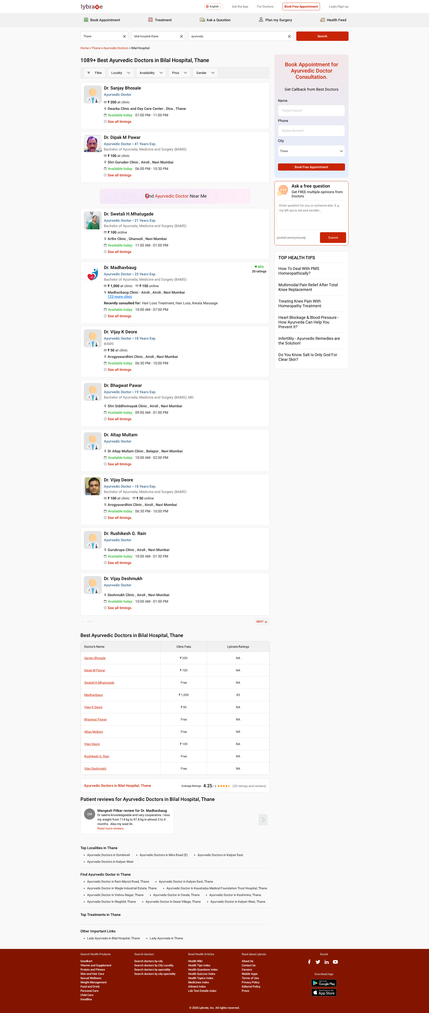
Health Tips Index (199, 965)
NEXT (260, 621)
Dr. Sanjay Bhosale (122, 88)
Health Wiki (195, 961)
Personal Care (89, 990)
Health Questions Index (203, 969)
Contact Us (249, 965)
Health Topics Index (200, 978)
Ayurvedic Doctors (115, 48)
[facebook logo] (309, 963)
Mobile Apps (250, 973)
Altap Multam (93, 731)
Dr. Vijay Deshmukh (123, 578)
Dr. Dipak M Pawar (122, 137)
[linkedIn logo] (326, 963)
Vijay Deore (92, 744)
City (281, 141)
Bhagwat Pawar (95, 719)
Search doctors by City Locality (153, 965)
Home (84, 48)
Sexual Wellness (90, 978)
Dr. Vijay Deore (118, 479)
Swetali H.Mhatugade (99, 682)
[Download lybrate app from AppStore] (324, 995)
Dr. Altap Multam (120, 434)
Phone (283, 121)
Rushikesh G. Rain (96, 756)
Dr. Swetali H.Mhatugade (129, 214)
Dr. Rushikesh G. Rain (125, 533)
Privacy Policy (250, 982)
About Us (247, 961)
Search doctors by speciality (152, 969)
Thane (96, 48)
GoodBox (86, 999)
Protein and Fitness (92, 969)
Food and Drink (90, 986)
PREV (90, 621)
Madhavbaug (93, 695)
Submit (333, 237)
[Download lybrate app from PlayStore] (324, 986)
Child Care (86, 995)
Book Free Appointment (301, 6)
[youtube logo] (335, 963)
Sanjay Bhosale (94, 658)
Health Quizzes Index (201, 973)
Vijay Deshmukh (95, 768)
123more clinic (119, 297)
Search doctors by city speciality (154, 973)
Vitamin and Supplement (95, 965)
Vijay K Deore (93, 707)
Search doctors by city (148, 961)
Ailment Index (197, 986)
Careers (247, 969)
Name (282, 100)
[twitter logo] (318, 963)
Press (245, 990)
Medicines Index (198, 982)
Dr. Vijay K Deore (120, 331)
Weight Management (93, 982)
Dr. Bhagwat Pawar (123, 385)
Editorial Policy (251, 986)
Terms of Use (250, 978)
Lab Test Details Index (202, 990)
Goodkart (86, 961)
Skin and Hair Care (92, 973)
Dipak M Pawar (94, 670)
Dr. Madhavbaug (120, 267)
